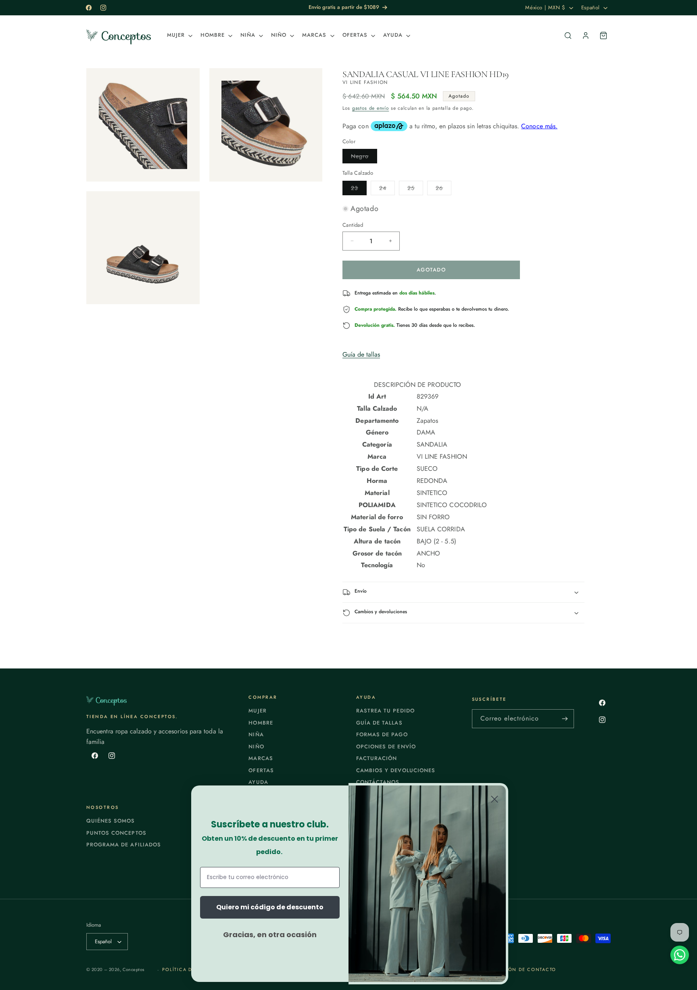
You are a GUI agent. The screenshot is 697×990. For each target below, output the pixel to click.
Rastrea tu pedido (385, 710)
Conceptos (133, 969)
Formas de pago (382, 734)
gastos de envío (370, 108)
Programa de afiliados (123, 844)
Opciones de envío (386, 746)
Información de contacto (517, 969)
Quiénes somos (110, 821)
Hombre (260, 723)
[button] (179, 35)
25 (415, 189)
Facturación (376, 758)
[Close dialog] (494, 799)
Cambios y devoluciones (395, 770)
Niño (256, 746)
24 (387, 189)
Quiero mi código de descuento (269, 907)
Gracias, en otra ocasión (270, 934)
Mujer (257, 710)
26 (443, 189)
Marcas (260, 758)
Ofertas (260, 770)
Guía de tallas (361, 354)
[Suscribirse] (565, 718)
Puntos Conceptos (116, 833)
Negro (364, 157)
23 (359, 189)
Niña (255, 734)
